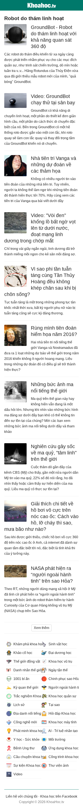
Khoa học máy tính (62, 722)
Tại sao (54, 705)
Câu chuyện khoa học (27, 757)
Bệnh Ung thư (24, 748)
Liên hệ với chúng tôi (21, 796)
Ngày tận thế (58, 670)
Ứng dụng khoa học (62, 748)
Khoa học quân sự (62, 696)
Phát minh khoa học (27, 731)
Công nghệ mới (25, 722)
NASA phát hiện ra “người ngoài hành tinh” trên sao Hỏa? (52, 574)
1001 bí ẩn (21, 679)
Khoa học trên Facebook (58, 796)
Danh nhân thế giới (27, 670)
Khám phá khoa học (27, 644)
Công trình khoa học (62, 757)
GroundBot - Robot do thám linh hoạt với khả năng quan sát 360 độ (53, 37)
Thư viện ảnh (58, 765)
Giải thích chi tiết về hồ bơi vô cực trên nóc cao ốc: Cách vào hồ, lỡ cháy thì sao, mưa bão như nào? (41, 516)
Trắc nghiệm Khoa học (27, 696)
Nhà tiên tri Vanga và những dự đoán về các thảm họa (53, 164)
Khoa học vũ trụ (60, 661)
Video (17, 774)
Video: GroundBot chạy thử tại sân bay (53, 99)
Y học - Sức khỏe (26, 739)
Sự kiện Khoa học (27, 765)
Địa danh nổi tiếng (27, 713)
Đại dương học (60, 653)
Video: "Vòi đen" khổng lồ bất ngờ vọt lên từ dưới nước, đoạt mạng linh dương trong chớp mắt (40, 228)
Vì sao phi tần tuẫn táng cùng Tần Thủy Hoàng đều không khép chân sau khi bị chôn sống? (40, 281)
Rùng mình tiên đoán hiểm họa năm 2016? (54, 331)
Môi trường (56, 739)
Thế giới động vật (26, 661)
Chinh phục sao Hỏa (62, 679)
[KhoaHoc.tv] (41, 5)
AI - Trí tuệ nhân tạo (62, 731)
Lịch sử (19, 705)
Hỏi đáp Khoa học (62, 713)
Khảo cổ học (22, 653)
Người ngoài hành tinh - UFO (62, 687)
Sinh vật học (57, 644)
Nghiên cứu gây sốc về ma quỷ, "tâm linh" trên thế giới (54, 453)
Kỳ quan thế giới (25, 687)
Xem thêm (41, 628)
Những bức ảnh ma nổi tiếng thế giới (52, 387)
